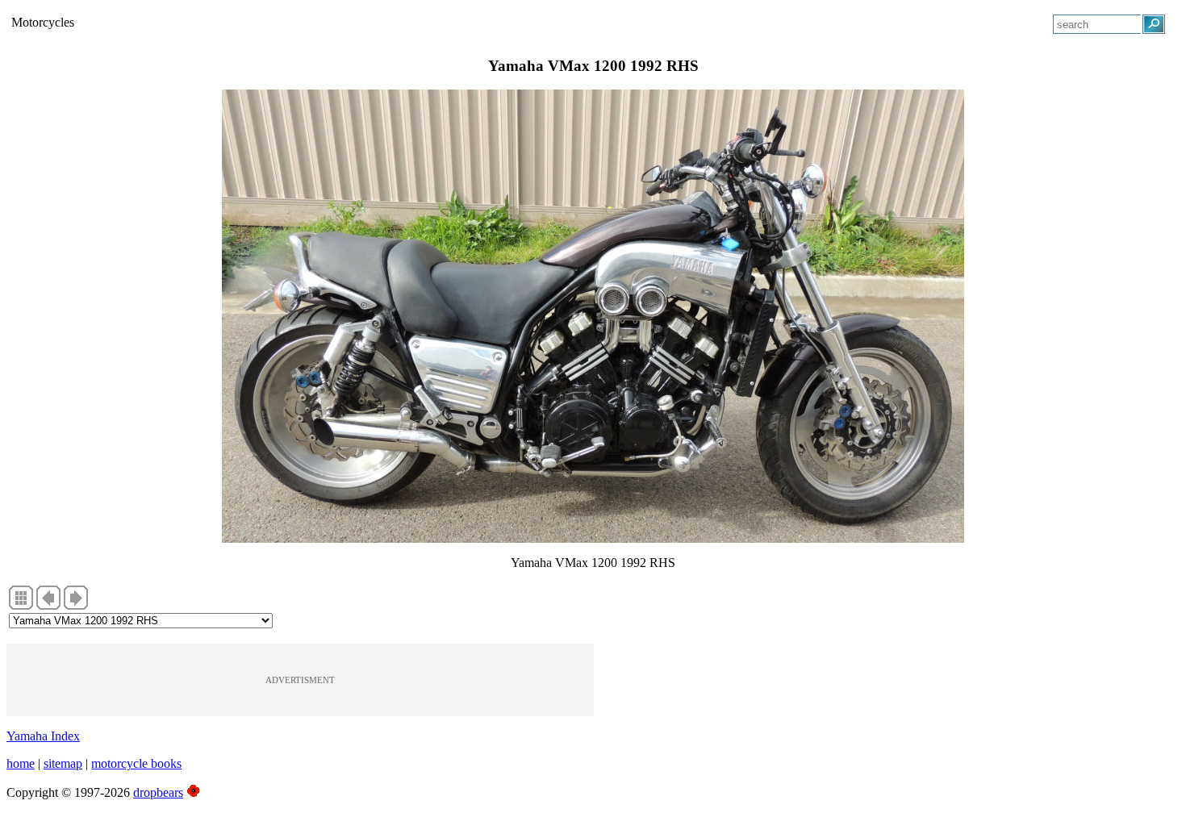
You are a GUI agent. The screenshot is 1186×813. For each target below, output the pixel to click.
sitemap (63, 763)
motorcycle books (136, 763)
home (20, 763)
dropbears (158, 792)
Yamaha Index (43, 736)
